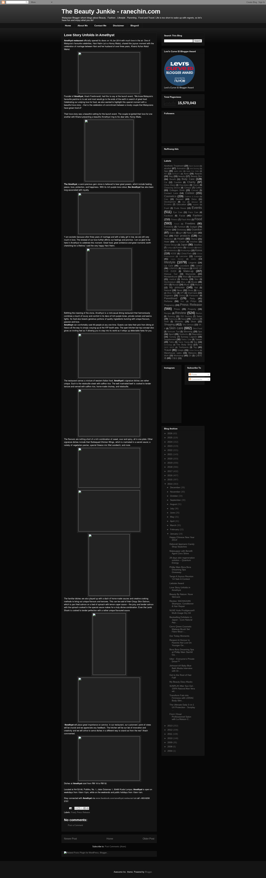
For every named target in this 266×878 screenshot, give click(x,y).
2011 (170, 734)
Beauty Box (196, 176)
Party (192, 298)
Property (192, 309)
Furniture (181, 227)
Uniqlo (180, 350)
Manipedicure (170, 276)
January (174, 533)
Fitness (174, 220)
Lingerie (192, 262)
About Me (83, 25)
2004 (170, 751)
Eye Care (177, 212)
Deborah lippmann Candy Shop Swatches (181, 545)
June (172, 512)
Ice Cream (180, 242)
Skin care (176, 328)
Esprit (166, 208)
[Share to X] (81, 808)
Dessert (179, 199)
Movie (194, 282)
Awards (198, 173)
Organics (168, 295)
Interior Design (170, 245)
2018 (170, 467)
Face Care (193, 212)
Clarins (196, 185)
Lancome (183, 256)
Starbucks (183, 334)
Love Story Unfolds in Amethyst (179, 588)
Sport (171, 334)
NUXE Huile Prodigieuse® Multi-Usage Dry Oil (182, 611)
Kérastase (190, 248)
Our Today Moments (179, 636)
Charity (191, 182)
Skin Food (197, 328)
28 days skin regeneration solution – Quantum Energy (182, 560)
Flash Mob (186, 220)
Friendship (168, 227)
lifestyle (169, 262)
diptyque (194, 202)
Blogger (148, 872)
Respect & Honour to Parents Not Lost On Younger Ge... (180, 643)
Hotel (166, 241)
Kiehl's (199, 248)
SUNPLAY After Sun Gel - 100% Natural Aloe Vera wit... (182, 688)
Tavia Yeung (183, 342)
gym (181, 233)
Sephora (195, 319)
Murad (175, 284)
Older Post (148, 838)
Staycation (197, 334)
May (172, 517)
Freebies (190, 223)
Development (170, 202)
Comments (196, 379)
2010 (170, 738)
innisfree (193, 242)
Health (181, 238)
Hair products (182, 235)
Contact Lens (171, 193)
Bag (171, 176)
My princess (177, 287)
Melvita (184, 279)
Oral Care (192, 293)
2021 (170, 454)
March (173, 525)
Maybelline (196, 276)
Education (181, 204)
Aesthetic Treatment (174, 166)
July (172, 508)
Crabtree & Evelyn (192, 196)
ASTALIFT (176, 174)
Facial (182, 215)
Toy (195, 347)
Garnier (167, 229)
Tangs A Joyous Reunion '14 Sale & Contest (181, 577)
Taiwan (198, 339)
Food (73, 812)
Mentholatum (170, 282)
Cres (166, 199)
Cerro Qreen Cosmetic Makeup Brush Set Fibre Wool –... (180, 629)
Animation (181, 168)
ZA (190, 356)
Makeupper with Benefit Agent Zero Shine (180, 552)
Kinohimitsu (172, 250)
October (174, 496)
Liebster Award (176, 583)
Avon (186, 173)
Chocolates (184, 185)
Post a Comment (75, 825)
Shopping (169, 324)
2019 (170, 463)
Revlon (199, 313)
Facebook (168, 216)
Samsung (173, 319)
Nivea (190, 290)
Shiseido (179, 321)
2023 (170, 446)
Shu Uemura (188, 325)
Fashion (197, 215)
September (175, 500)
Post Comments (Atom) (115, 846)
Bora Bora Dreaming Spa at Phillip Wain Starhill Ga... (181, 652)
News (179, 290)
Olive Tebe (172, 293)
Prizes (177, 309)
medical (172, 279)
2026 (170, 433)
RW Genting (186, 316)
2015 (170, 479)
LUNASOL (173, 268)
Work (166, 356)
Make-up (188, 271)
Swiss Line (186, 339)
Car (165, 182)
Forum (176, 224)
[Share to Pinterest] (87, 808)
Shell (166, 322)
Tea (195, 342)
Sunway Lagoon (189, 337)
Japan (184, 244)
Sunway (172, 337)
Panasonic (194, 296)
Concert (194, 190)
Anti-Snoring (194, 168)
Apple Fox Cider (192, 171)
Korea (198, 250)
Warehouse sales (173, 353)
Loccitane (184, 265)
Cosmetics (170, 196)
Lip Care (168, 265)
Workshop (178, 355)
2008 (170, 746)
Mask (185, 277)
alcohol (167, 168)
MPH (166, 285)
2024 (170, 442)
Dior (183, 202)
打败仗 (174, 358)
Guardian (196, 229)
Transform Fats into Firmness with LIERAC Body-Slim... (181, 698)
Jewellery (198, 245)
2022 (170, 450)
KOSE (174, 254)
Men (196, 279)
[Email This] (75, 808)
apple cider (178, 171)
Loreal (199, 265)
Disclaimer (118, 25)
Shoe (193, 321)
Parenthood (170, 298)
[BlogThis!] (78, 808)
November (175, 491)
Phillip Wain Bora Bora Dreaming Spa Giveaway (180, 570)
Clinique (187, 188)
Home (68, 25)
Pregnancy (169, 305)
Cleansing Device (172, 188)
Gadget (193, 226)
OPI (182, 293)
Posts (194, 374)
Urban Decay (194, 350)
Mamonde (190, 274)
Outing (182, 296)
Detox (194, 199)
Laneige (198, 256)
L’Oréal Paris (186, 254)
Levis (193, 259)
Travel (167, 350)
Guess (172, 233)
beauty (181, 176)
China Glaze (169, 185)
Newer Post (70, 838)
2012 (170, 730)
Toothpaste (184, 347)
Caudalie (178, 182)
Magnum (185, 268)
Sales (199, 316)
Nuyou (199, 290)
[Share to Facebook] (84, 808)
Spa (200, 331)
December (175, 487)
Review (180, 313)
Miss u (184, 282)
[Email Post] (70, 808)
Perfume (168, 301)
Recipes (167, 313)
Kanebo (179, 248)
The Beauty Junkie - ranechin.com (111, 11)
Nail (196, 288)
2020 (170, 458)
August (173, 504)
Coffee (198, 187)
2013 (170, 725)
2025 (170, 437)
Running (171, 316)
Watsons (192, 353)
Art (165, 174)
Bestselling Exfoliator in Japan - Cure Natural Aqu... (180, 620)
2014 (170, 484)
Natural (167, 290)
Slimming (187, 331)
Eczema (167, 204)
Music (187, 284)
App (166, 171)
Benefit (172, 179)
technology (168, 345)
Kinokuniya (186, 250)
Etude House (180, 208)
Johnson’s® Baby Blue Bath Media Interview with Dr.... (180, 668)
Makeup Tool (170, 274)
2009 (170, 742)
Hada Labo (191, 232)
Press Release (83, 812)
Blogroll (135, 25)
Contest (189, 193)
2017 (170, 471)
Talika (171, 342)
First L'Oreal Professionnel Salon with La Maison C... (180, 717)
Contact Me (100, 25)
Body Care (188, 179)
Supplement (170, 339)
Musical (198, 285)
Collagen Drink (177, 190)
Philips (193, 301)
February (175, 529)
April (172, 521)
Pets (182, 301)
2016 (170, 475)
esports (196, 204)
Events (197, 208)
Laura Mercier (177, 259)
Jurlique (170, 248)
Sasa (183, 319)
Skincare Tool (173, 332)
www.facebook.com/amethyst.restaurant (115, 798)
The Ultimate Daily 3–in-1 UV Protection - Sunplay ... (182, 707)
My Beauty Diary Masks (180, 682)
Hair (166, 236)
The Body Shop (184, 344)
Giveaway (181, 229)
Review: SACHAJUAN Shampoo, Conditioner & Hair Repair (181, 603)
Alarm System (194, 166)
